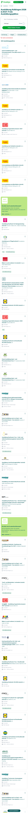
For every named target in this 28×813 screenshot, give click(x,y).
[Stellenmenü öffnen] (25, 45)
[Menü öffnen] (25, 2)
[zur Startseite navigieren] (1, 5)
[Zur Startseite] (5, 2)
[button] (22, 23)
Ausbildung (5, 5)
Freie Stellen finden (14, 27)
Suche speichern (14, 810)
